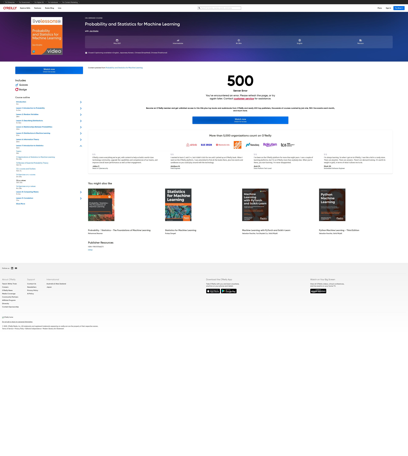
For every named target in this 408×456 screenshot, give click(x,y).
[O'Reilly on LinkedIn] (12, 268)
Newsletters (31, 287)
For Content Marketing (70, 2)
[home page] (10, 8)
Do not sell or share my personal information (17, 322)
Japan (49, 287)
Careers (5, 287)
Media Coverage (8, 294)
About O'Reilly (9, 279)
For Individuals (53, 2)
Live (59, 8)
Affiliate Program (9, 300)
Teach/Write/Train (9, 284)
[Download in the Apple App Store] (213, 293)
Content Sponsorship (10, 307)
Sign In (388, 8)
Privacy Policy (32, 290)
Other (90, 250)
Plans (380, 8)
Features (37, 8)
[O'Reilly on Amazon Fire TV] (318, 293)
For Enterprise (10, 2)
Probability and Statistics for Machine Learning (124, 68)
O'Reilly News (7, 290)
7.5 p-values (21, 181)
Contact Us (31, 284)
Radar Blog (49, 8)
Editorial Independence (33, 329)
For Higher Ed (39, 2)
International (53, 279)
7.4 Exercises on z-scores (25, 176)
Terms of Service (7, 329)
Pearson (360, 43)
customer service (244, 98)
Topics (18, 152)
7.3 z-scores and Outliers (25, 170)
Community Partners (10, 297)
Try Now (398, 8)
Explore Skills (25, 8)
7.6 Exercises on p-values (25, 187)
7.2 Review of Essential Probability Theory (32, 164)
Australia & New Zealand (56, 284)
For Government (24, 2)
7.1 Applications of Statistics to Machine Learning (35, 158)
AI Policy (30, 294)
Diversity (5, 303)
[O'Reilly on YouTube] (16, 268)
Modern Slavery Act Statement (53, 329)
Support (31, 279)
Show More (20, 204)
